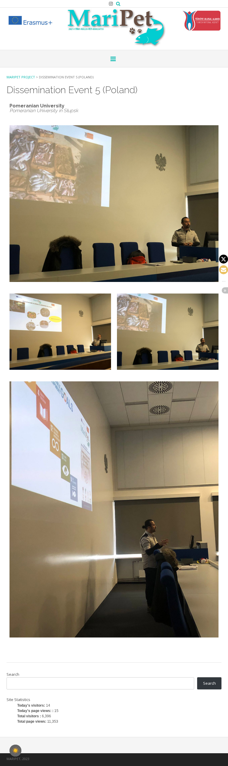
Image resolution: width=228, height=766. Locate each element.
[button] (223, 259)
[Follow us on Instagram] (111, 3)
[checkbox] (15, 751)
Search (13, 674)
